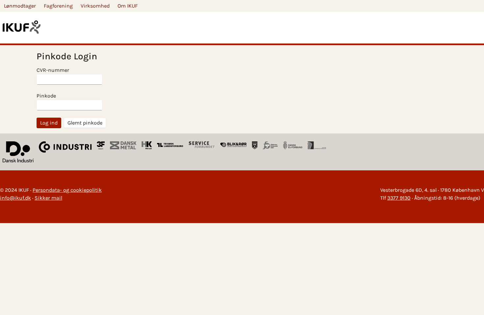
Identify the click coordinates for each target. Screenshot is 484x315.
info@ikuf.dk (15, 198)
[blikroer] (233, 145)
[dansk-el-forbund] (292, 145)
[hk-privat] (146, 145)
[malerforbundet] (255, 145)
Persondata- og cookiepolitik (67, 190)
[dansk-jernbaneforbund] (317, 145)
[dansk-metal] (123, 145)
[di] (18, 151)
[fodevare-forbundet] (270, 145)
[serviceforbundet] (202, 145)
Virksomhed (95, 6)
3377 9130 (399, 198)
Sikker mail (48, 198)
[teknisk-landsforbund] (170, 145)
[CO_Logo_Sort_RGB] (65, 151)
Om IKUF (128, 6)
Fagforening (58, 6)
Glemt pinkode (84, 123)
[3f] (101, 145)
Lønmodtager (20, 6)
